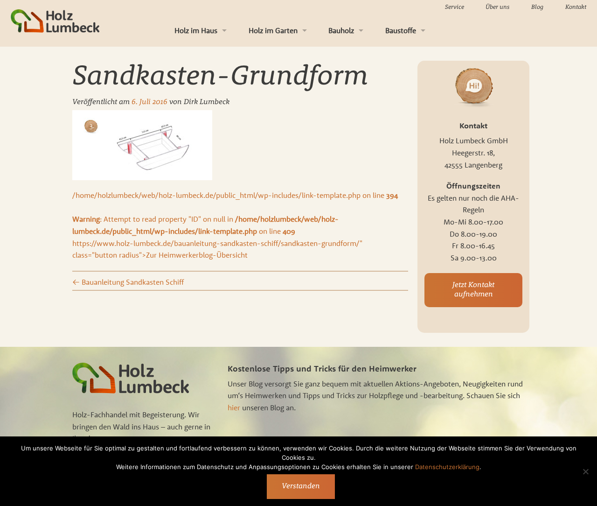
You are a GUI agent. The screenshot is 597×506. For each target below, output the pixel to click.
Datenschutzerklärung (447, 467)
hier (234, 407)
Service (454, 7)
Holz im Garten (273, 30)
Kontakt (575, 7)
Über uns (497, 7)
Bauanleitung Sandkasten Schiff (128, 282)
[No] (585, 471)
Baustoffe (400, 30)
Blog (537, 7)
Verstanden (301, 486)
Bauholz (341, 30)
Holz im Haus (195, 30)
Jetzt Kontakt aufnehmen (473, 289)
